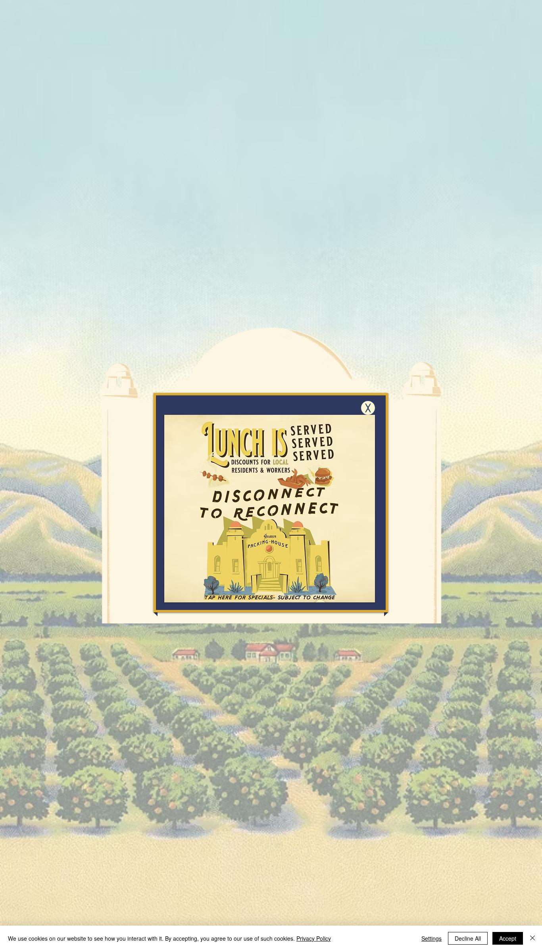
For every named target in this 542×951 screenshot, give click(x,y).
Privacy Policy (313, 938)
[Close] (532, 938)
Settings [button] (431, 938)
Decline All (468, 938)
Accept (507, 938)
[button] (368, 408)
